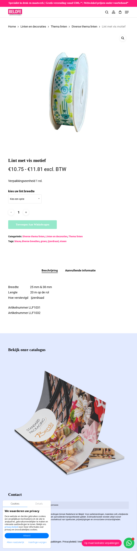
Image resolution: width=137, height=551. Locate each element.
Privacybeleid (69, 541)
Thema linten (59, 26)
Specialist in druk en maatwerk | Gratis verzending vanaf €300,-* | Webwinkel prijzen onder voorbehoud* (68, 2)
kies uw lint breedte (21, 191)
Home (12, 26)
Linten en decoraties (33, 26)
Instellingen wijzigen (37, 542)
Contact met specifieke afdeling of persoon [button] (36, 505)
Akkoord (26, 535)
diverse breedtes (31, 241)
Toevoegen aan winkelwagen (32, 224)
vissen (63, 241)
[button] (127, 12)
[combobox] (25, 198)
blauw (18, 241)
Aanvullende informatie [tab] (80, 270)
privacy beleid (11, 527)
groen (44, 241)
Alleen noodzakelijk (15, 542)
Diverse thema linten (84, 26)
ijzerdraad (53, 241)
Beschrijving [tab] (50, 270)
